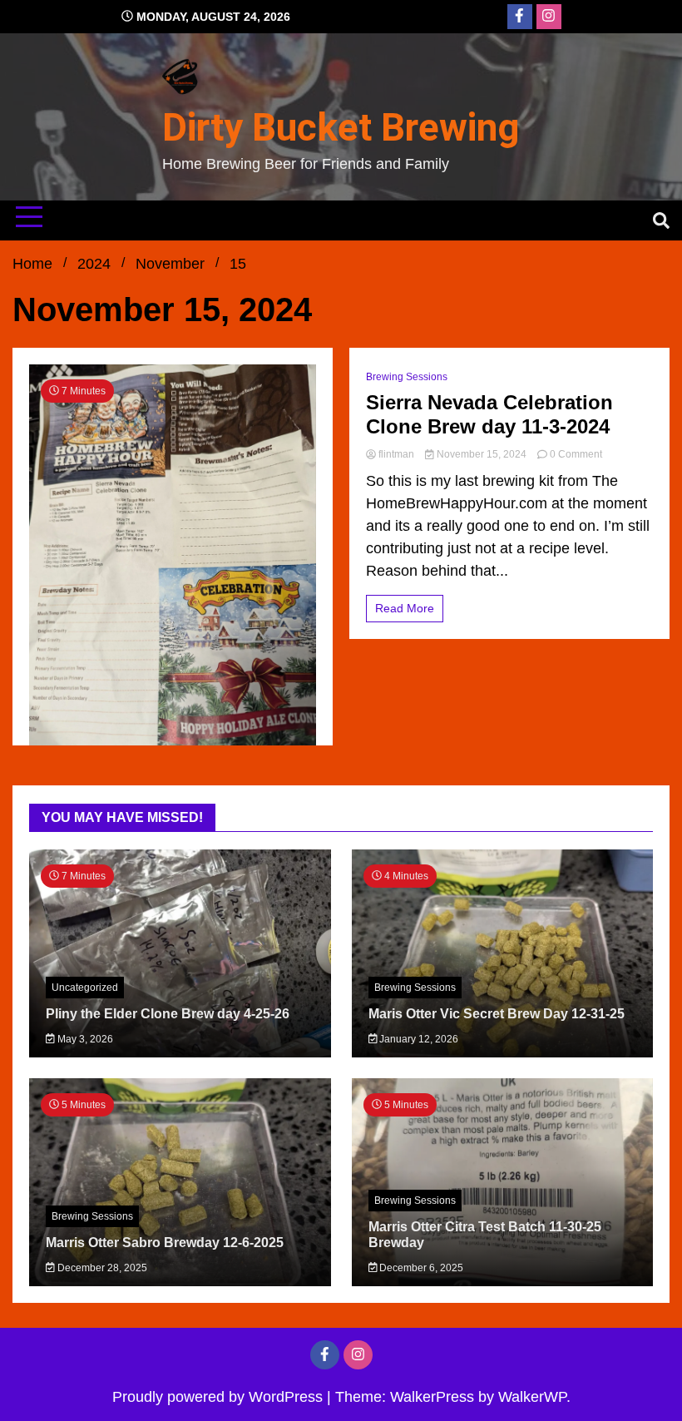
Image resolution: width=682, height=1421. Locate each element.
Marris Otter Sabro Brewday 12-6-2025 (165, 1242)
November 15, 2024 (481, 454)
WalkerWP (532, 1397)
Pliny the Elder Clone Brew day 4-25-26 (167, 1014)
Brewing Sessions (406, 377)
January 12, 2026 (417, 1039)
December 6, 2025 (420, 1268)
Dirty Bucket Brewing (341, 127)
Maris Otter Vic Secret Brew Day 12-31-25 (496, 1014)
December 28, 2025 (101, 1268)
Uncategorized (85, 987)
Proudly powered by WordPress (219, 1397)
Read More (404, 608)
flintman (396, 454)
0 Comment (576, 454)
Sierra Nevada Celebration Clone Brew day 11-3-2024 (489, 414)
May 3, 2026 (84, 1039)
